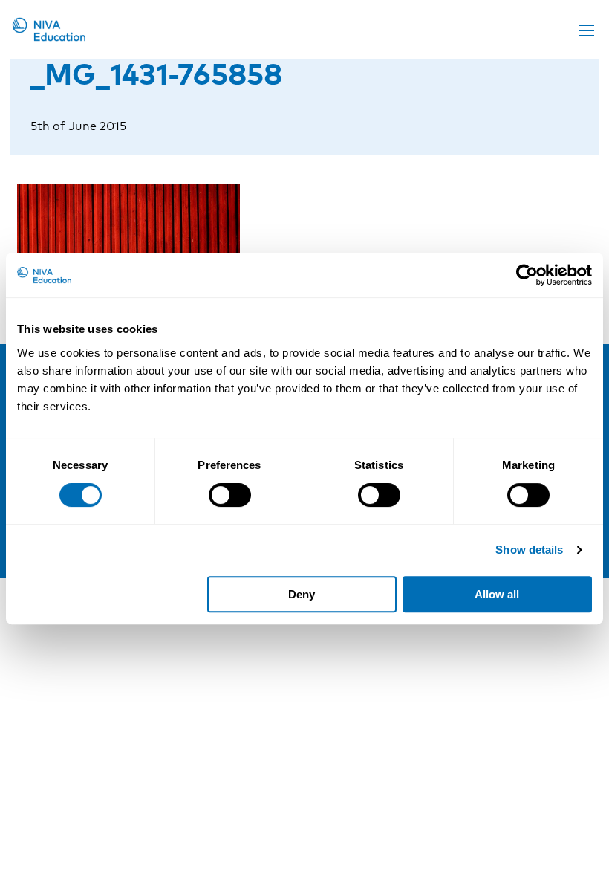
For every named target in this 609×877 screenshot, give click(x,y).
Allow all (497, 594)
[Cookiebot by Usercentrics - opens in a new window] (527, 275)
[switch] (230, 495)
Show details (529, 549)
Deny (301, 594)
